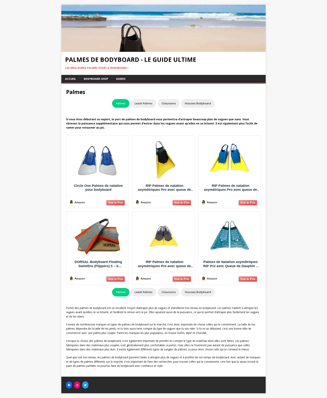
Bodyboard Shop (96, 79)
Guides (120, 79)
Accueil (70, 79)
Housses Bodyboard (198, 103)
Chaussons (169, 103)
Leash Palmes (143, 103)
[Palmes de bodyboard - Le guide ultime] (163, 49)
